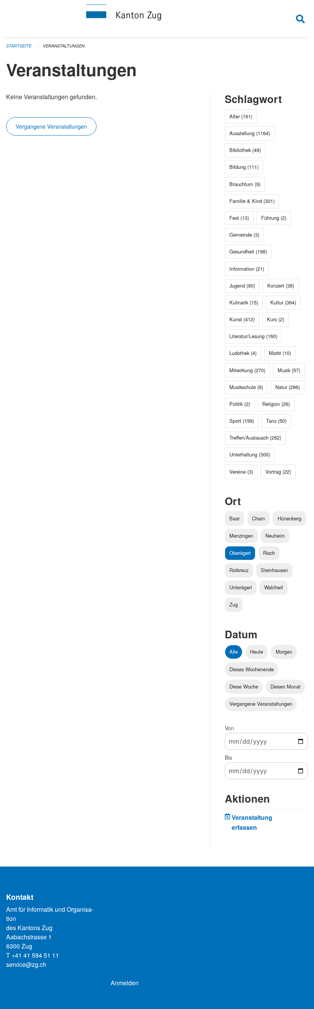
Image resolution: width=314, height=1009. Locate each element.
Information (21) (246, 268)
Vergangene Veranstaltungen (51, 126)
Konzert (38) (280, 285)
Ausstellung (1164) (249, 133)
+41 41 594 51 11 (35, 955)
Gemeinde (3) (244, 234)
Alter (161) (240, 116)
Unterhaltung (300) (249, 454)
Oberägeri (240, 552)
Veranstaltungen (64, 46)
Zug (233, 604)
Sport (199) (241, 420)
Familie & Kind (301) (252, 200)
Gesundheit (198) (248, 251)
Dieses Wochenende (251, 669)
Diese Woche (243, 686)
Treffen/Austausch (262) (255, 437)
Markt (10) (280, 353)
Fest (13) (239, 217)
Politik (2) (239, 403)
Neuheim (275, 535)
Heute (256, 651)
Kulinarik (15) (243, 302)
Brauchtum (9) (244, 184)
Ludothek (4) (243, 353)
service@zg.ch (26, 964)
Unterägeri (240, 587)
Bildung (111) (243, 166)
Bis (228, 757)
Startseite (18, 46)
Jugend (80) (242, 285)
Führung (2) (273, 217)
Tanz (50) (276, 420)
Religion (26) (276, 403)
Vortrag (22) (278, 471)
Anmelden (125, 982)
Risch (269, 552)
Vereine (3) (241, 471)
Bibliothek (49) (245, 150)
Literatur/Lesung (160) (253, 336)
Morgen (284, 651)
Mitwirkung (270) (247, 370)
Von (229, 728)
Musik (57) (289, 370)
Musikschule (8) (246, 387)
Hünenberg (289, 518)
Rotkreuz (239, 570)
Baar (234, 518)
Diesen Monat (285, 686)
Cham (258, 518)
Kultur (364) (283, 302)
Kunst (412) (242, 319)
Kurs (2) (275, 319)
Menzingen (241, 535)
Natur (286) (287, 387)
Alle (233, 651)
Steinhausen (274, 570)
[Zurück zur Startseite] (157, 18)
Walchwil (273, 587)
